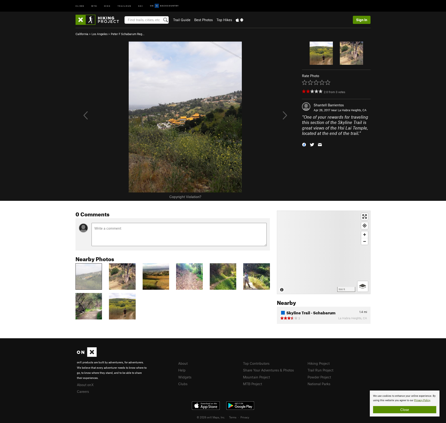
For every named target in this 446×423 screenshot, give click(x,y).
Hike (107, 5)
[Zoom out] (364, 241)
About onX (85, 385)
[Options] (362, 286)
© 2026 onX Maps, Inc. (211, 417)
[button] (304, 144)
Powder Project (319, 377)
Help (182, 370)
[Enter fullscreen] (364, 216)
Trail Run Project (320, 370)
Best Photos (203, 20)
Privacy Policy (422, 400)
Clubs (182, 384)
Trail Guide (181, 20)
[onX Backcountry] (164, 6)
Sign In (361, 20)
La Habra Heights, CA (352, 110)
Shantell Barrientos (329, 105)
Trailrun (124, 5)
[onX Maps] (87, 355)
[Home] (99, 20)
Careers (83, 391)
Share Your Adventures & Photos (268, 370)
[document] (404, 403)
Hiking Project (319, 363)
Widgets (184, 377)
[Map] (323, 252)
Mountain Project (256, 377)
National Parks (319, 384)
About (183, 363)
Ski (140, 5)
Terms (232, 417)
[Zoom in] (364, 234)
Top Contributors (256, 363)
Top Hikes (224, 20)
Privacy (244, 417)
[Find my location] (364, 225)
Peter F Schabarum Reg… (127, 34)
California (81, 34)
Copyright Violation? (185, 197)
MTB (94, 5)
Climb (79, 5)
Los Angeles (100, 34)
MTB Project (252, 384)
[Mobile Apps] (239, 20)
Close (404, 409)
